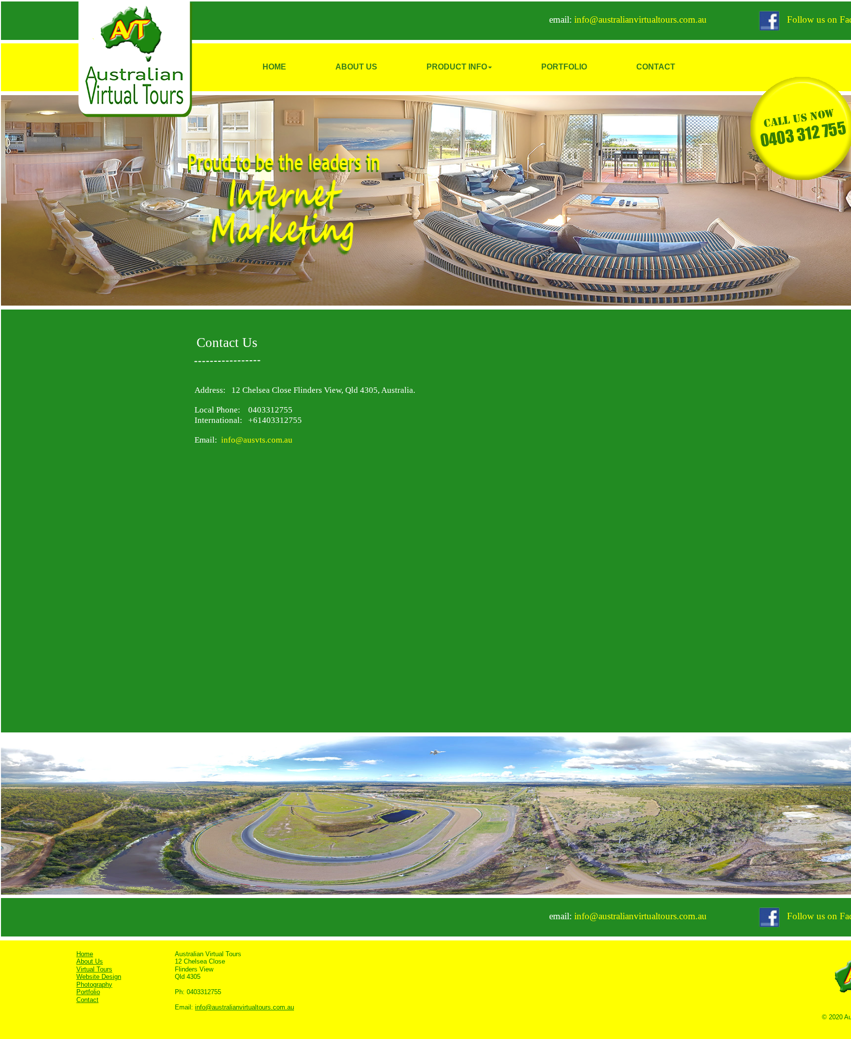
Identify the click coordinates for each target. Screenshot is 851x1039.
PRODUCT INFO (456, 67)
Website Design (98, 976)
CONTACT (655, 67)
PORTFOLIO (564, 67)
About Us (89, 961)
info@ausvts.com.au (257, 440)
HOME (274, 67)
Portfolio (88, 992)
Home (84, 954)
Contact (87, 1000)
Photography (94, 984)
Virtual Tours (94, 969)
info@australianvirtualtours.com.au (639, 19)
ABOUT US (356, 67)
